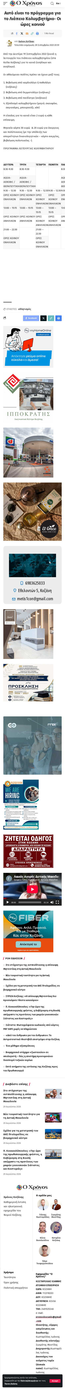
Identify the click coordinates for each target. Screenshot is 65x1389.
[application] (32, 889)
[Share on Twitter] (22, 33)
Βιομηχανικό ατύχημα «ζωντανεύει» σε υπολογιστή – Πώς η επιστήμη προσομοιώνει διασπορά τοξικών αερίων (28, 1056)
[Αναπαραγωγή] (7, 902)
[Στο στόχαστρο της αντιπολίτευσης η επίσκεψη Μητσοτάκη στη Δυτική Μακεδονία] (53, 1094)
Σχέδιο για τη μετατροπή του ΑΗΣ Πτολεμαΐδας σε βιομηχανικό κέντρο (20, 1134)
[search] (52, 3)
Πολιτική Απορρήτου (29, 1381)
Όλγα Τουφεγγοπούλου (44, 1262)
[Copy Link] (32, 33)
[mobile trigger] (6, 3)
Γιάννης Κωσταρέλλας (43, 1216)
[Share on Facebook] (16, 33)
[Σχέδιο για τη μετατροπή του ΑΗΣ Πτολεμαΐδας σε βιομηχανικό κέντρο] (53, 1134)
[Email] (27, 33)
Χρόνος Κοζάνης (26, 41)
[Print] (37, 33)
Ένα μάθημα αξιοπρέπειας (20, 1045)
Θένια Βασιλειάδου (42, 1239)
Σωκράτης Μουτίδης (56, 1216)
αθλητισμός (24, 309)
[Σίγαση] (52, 902)
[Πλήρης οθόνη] (57, 902)
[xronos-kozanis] (26, 3)
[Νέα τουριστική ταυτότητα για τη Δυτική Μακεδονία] (53, 1118)
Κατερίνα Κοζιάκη (56, 1239)
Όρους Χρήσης (10, 1384)
